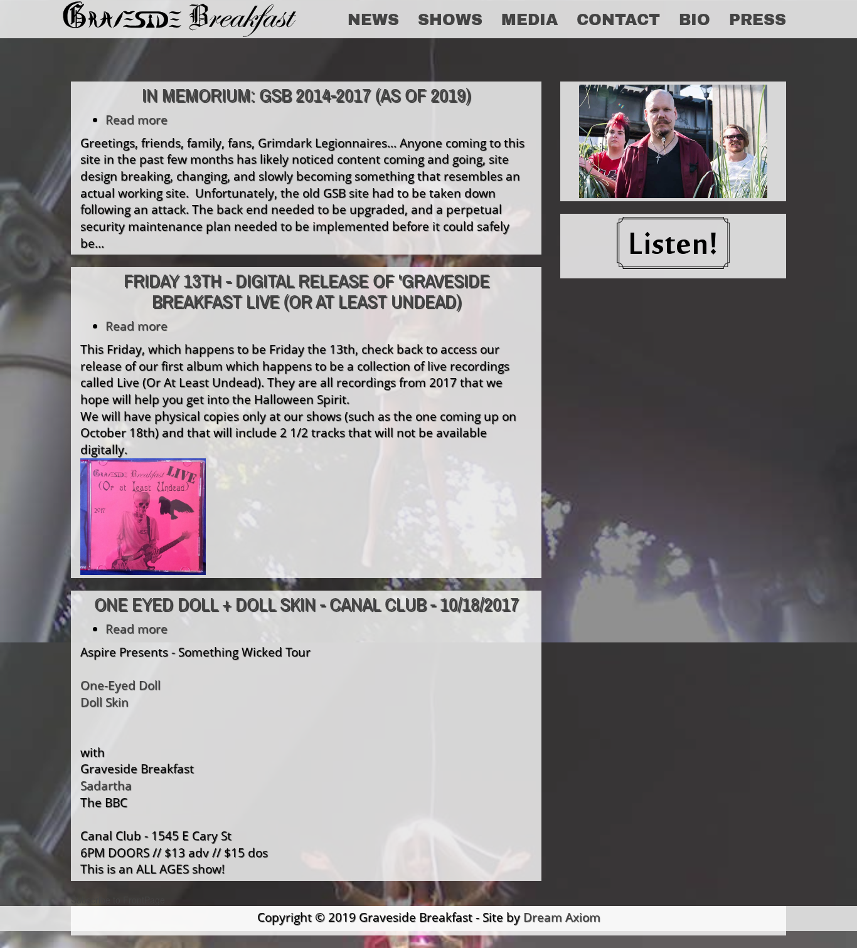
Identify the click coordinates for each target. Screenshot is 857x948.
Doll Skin (104, 702)
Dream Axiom (561, 917)
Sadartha (106, 785)
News (373, 19)
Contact (618, 19)
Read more (136, 119)
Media (529, 19)
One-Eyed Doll (120, 685)
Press (757, 19)
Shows (450, 19)
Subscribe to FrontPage (118, 899)
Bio (694, 19)
